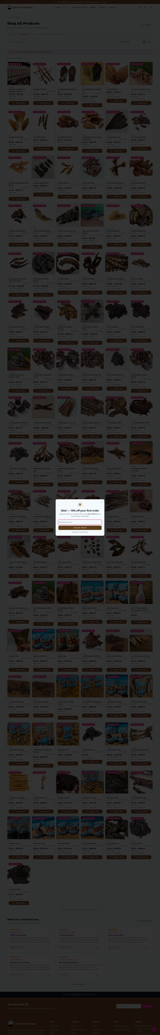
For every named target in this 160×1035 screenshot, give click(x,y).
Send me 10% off (80, 528)
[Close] (102, 502)
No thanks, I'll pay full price (80, 532)
